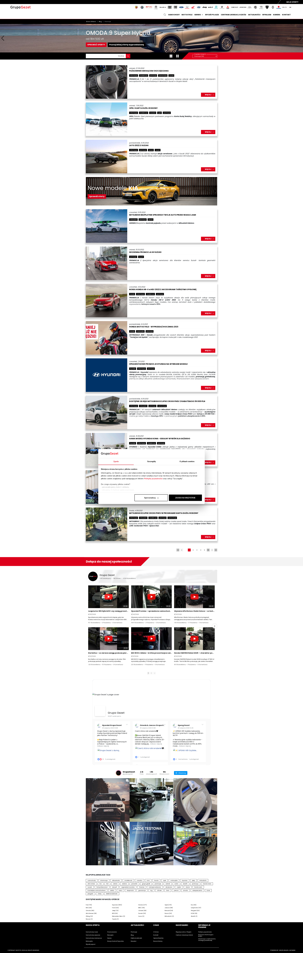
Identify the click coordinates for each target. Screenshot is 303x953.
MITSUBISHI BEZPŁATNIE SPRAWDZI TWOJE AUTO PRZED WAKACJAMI (162, 215)
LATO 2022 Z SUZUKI (139, 145)
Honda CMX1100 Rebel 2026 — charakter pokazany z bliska (194, 653)
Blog (100, 21)
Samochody (174, 15)
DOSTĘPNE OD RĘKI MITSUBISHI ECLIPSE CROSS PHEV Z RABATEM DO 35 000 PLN (167, 401)
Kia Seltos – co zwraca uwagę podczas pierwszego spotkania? (108, 653)
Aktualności (254, 15)
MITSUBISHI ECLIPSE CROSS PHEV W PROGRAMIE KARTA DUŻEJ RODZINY (163, 513)
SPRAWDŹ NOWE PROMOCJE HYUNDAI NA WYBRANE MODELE (158, 364)
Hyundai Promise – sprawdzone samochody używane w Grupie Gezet (151, 611)
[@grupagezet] (118, 773)
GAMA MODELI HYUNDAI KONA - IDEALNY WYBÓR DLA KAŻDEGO (159, 438)
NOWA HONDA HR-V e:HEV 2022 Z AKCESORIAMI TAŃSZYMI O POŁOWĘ (162, 289)
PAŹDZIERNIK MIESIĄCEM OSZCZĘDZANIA (149, 71)
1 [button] (148, 673)
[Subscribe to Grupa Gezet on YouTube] (208, 576)
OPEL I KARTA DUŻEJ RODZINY (143, 108)
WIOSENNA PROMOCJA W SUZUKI (145, 252)
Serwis (197, 15)
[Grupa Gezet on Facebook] (100, 711)
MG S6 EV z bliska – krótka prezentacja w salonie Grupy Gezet (151, 653)
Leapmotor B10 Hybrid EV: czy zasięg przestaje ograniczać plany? (108, 611)
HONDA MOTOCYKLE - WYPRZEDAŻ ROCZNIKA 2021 (153, 327)
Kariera (276, 15)
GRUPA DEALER (283, 950)
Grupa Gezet (107, 575)
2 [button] (151, 673)
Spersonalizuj (150, 498)
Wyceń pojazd (212, 15)
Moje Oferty (292, 2)
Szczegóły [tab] (151, 461)
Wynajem (266, 15)
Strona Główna (91, 21)
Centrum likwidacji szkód (233, 15)
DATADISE (292, 950)
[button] (88, 626)
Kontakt (286, 15)
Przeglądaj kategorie (200, 54)
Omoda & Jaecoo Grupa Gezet (154, 725)
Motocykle (187, 15)
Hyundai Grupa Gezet (112, 725)
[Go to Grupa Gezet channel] (93, 576)
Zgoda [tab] (116, 461)
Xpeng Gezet (184, 725)
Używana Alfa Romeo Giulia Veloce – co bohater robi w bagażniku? (194, 611)
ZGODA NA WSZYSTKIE (185, 498)
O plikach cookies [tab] (187, 461)
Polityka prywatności (153, 478)
